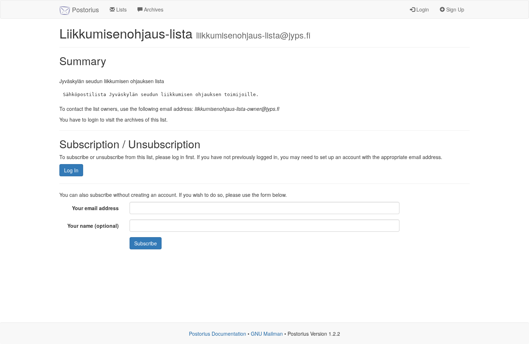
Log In (71, 170)
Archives (153, 9)
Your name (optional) (93, 225)
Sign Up (454, 9)
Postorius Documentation (217, 333)
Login (422, 9)
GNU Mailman (267, 333)
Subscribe (145, 243)
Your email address (95, 208)
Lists (121, 9)
